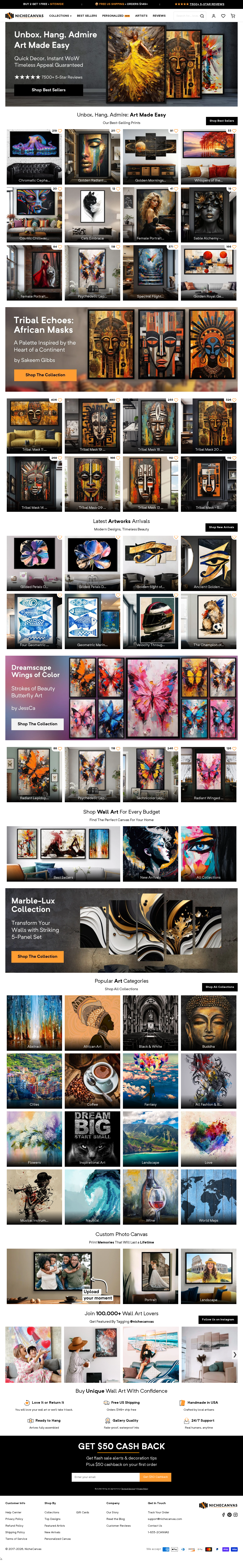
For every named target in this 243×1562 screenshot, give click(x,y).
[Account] (213, 16)
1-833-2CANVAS (158, 1532)
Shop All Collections (220, 987)
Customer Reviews (118, 1526)
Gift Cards (82, 1512)
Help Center (13, 1512)
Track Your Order (158, 1512)
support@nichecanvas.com (165, 1519)
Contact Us (155, 1526)
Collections (59, 16)
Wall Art (132, 1313)
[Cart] (233, 16)
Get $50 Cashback (155, 1477)
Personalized (113, 16)
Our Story (112, 1512)
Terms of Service (128, 1489)
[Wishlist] (223, 16)
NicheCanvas (33, 1549)
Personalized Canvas (57, 1539)
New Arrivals (52, 1532)
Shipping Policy (15, 1532)
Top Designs (52, 1519)
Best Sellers (87, 16)
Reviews (159, 16)
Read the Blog (115, 1519)
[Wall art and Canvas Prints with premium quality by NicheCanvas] (24, 16)
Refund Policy (14, 1526)
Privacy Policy (142, 1489)
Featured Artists (54, 1526)
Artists (141, 16)
